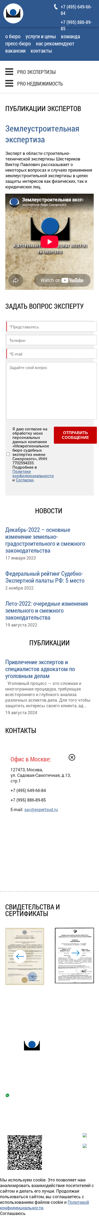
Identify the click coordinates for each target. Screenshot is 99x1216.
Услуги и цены (41, 37)
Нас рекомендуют (55, 44)
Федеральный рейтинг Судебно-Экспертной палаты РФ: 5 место (44, 576)
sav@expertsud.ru (41, 809)
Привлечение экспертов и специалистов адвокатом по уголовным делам (40, 668)
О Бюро (13, 37)
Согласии (25, 479)
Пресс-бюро (18, 44)
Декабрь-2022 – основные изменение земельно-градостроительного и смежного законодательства (45, 540)
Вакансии (15, 51)
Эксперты (71, 1010)
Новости (14, 1017)
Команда (70, 37)
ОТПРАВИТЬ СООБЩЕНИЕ (75, 435)
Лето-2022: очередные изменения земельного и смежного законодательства (46, 610)
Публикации (41, 1017)
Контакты (41, 51)
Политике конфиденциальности (33, 473)
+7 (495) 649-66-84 (28, 1085)
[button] (19, 956)
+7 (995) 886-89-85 (76, 25)
